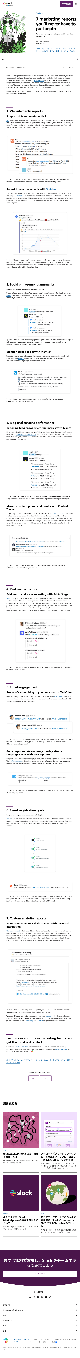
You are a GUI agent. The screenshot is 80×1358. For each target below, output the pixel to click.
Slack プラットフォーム (44, 49)
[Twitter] (63, 67)
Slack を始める (66, 4)
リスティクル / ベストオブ (63, 49)
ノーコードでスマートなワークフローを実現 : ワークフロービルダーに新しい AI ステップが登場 (58, 1157)
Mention (21, 358)
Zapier (8, 819)
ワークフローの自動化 (68, 51)
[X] (42, 1297)
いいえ (46, 1078)
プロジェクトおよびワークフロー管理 (56, 50)
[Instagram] (34, 1297)
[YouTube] (46, 1297)
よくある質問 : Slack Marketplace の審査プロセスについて (20, 1220)
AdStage (9, 598)
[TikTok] (50, 1297)
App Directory (39, 80)
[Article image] (21, 1130)
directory (49, 1016)
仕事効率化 (39, 13)
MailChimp (58, 696)
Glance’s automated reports (26, 434)
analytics (40, 1021)
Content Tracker (58, 513)
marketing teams (61, 1049)
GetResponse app (15, 761)
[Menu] (75, 4)
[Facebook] (66, 67)
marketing (29, 1021)
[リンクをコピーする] (72, 67)
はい (33, 1078)
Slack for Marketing (21, 1047)
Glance (8, 295)
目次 (3, 59)
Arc (7, 120)
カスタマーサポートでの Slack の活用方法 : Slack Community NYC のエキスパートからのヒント (58, 1221)
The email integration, (14, 931)
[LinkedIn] (70, 67)
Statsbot (51, 189)
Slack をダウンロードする (21, 1340)
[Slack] (8, 4)
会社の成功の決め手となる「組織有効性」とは (20, 1155)
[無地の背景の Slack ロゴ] (21, 1193)
